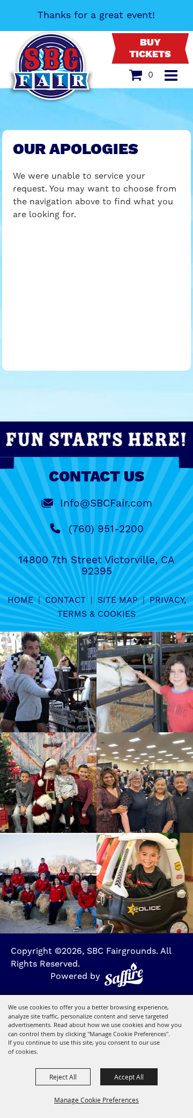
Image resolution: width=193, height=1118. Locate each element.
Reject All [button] (63, 1077)
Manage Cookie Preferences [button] (96, 1100)
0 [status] (150, 75)
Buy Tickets (150, 48)
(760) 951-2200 (106, 528)
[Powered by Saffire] (124, 974)
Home (20, 600)
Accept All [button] (129, 1077)
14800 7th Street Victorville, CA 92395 (96, 565)
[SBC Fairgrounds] (51, 66)
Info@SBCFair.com (106, 503)
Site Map (118, 600)
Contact (65, 600)
